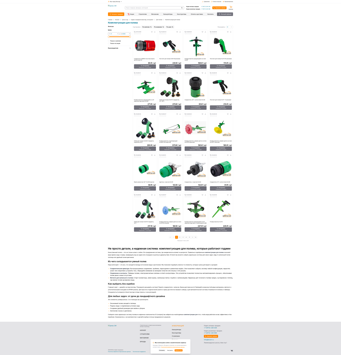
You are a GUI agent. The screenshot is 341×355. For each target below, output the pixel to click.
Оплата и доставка (197, 14)
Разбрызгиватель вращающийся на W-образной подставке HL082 (144, 100)
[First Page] (170, 237)
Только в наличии (115, 41)
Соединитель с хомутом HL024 (193, 182)
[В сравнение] (154, 32)
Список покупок (217, 1)
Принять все (178, 350)
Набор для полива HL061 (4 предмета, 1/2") (144, 222)
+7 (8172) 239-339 (205, 6)
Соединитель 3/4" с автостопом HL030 (195, 99)
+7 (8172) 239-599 (205, 9)
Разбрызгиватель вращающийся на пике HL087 (195, 59)
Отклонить (162, 350)
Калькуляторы (167, 14)
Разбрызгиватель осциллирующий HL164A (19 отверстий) (168, 141)
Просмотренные (228, 1)
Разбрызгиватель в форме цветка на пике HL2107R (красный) (195, 141)
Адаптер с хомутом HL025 (166, 182)
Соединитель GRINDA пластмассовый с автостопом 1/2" (144, 59)
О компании (176, 336)
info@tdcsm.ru (209, 340)
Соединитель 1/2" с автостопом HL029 (220, 182)
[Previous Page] (173, 237)
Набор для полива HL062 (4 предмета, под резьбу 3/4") (144, 141)
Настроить (170, 350)
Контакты (210, 14)
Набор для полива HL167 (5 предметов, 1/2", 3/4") (169, 100)
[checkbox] (108, 41)
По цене (168, 27)
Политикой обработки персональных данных (173, 347)
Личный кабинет (226, 14)
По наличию (146, 27)
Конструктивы (181, 14)
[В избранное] (152, 32)
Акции (132, 14)
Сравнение (207, 1)
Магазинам (155, 14)
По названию (158, 27)
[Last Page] (195, 237)
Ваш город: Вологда (115, 1)
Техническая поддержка (139, 351)
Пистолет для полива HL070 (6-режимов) (221, 58)
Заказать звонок (220, 8)
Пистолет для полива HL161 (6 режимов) (169, 58)
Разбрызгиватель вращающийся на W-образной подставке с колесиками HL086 (195, 222)
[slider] (108, 36)
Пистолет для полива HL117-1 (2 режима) (220, 99)
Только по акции (115, 43)
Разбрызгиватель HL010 (216, 221)
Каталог (143, 330)
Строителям (143, 14)
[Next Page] (192, 237)
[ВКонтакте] (232, 350)
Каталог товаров (117, 14)
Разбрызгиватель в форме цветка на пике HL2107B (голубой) (170, 222)
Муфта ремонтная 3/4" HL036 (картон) (144, 182)
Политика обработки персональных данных (119, 351)
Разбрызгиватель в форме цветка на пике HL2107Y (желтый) (221, 141)
